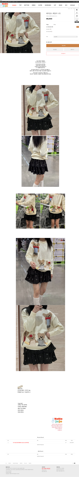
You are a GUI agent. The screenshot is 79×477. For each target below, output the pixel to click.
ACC (66, 5)
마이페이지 (76, 13)
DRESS (33, 5)
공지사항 (6, 1)
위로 (73, 463)
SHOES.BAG (48, 5)
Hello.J (17, 1)
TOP (20, 5)
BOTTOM (26, 5)
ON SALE (72, 5)
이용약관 (21, 463)
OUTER (40, 5)
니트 (73, 8)
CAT (55, 5)
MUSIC (60, 5)
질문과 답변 (9, 1)
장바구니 (77, 16)
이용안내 (9, 463)
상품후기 (13, 1)
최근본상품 (76, 18)
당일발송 (14, 5)
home (69, 8)
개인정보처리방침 (15, 463)
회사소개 (25, 463)
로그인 (77, 10)
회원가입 (77, 1)
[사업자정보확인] (17, 469)
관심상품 (55, 49)
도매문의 (30, 463)
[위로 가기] (77, 22)
